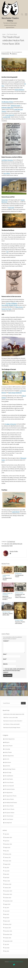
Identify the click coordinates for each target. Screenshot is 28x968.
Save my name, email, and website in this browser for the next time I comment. (14, 670)
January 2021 (8, 857)
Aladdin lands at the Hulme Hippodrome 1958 (13, 714)
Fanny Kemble (5, 305)
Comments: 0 (14, 53)
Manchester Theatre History (16, 961)
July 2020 (7, 867)
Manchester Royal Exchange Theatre (11, 727)
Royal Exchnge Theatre (10, 769)
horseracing (4, 545)
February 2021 (8, 854)
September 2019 (8, 901)
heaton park (19, 543)
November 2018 (8, 934)
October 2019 (8, 897)
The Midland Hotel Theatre (7, 579)
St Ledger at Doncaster (10, 424)
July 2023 (7, 834)
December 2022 (8, 837)
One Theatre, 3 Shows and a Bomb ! (11, 724)
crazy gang (7, 749)
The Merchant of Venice (7, 101)
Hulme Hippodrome (9, 755)
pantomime (7, 765)
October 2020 (8, 860)
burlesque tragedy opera (8, 107)
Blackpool (7, 742)
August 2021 (7, 847)
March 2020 (7, 881)
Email (5, 659)
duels (11, 543)
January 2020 (8, 887)
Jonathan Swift (6, 117)
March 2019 (7, 921)
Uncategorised (8, 822)
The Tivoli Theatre (9, 819)
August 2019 (7, 904)
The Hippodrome (18, 573)
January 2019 (8, 927)
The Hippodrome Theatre (19, 576)
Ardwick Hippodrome (10, 739)
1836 (5, 543)
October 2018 (8, 937)
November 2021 (8, 844)
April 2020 (7, 877)
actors (8, 543)
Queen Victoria (19, 307)
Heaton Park (5, 200)
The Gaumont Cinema (10, 789)
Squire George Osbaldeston (15, 392)
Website (5, 664)
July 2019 (7, 907)
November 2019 (8, 894)
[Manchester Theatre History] (10, 8)
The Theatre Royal (12, 34)
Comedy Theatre (9, 745)
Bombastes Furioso (15, 105)
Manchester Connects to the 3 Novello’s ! (7, 598)
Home (3, 34)
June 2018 (7, 947)
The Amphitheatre (9, 775)
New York (7, 759)
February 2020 (8, 884)
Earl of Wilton (7, 173)
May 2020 (7, 874)
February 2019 (8, 924)
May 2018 (7, 951)
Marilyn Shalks (6, 53)
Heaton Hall (11, 207)
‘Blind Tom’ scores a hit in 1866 (10, 717)
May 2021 (7, 850)
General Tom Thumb (6, 309)
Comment (6, 641)
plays (8, 545)
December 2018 (8, 931)
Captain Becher (15, 511)
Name (5, 654)
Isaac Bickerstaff (10, 115)
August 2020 (7, 864)
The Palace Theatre (6, 593)
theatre (11, 545)
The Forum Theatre (9, 782)
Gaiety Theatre (8, 752)
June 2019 (7, 911)
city (7, 251)
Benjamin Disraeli (13, 305)
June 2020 (7, 871)
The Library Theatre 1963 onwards (20, 622)
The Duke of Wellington (11, 303)
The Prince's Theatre (19, 592)
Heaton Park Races (19, 89)
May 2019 (7, 914)
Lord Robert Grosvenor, (7, 160)
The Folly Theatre (9, 779)
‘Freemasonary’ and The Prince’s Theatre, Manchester (20, 596)
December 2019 (8, 891)
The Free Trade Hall (9, 785)
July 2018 (7, 944)
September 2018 (8, 941)
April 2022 (7, 840)
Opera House (8, 762)
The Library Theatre (6, 612)
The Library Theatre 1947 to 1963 (7, 614)
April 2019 (7, 917)
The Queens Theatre (9, 812)
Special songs (8, 772)
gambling (15, 543)
